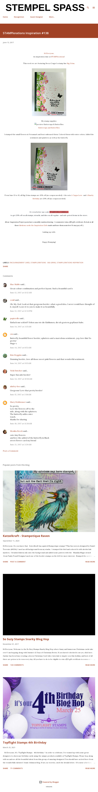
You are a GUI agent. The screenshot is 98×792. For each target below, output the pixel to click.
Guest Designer (36, 17)
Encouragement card (20, 262)
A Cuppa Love (77, 195)
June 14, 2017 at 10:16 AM (21, 379)
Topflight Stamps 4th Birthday (24, 742)
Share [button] (5, 266)
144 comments (17, 665)
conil (12, 300)
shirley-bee (15, 386)
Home (5, 17)
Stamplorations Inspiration (70, 262)
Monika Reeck (16, 431)
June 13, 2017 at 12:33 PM (21, 311)
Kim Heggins (16, 355)
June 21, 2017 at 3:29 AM (20, 444)
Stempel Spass (44, 7)
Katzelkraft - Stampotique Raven (26, 536)
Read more (90, 562)
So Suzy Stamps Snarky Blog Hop (26, 639)
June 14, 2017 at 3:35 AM (20, 326)
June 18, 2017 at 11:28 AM (21, 423)
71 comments (16, 768)
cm (11, 334)
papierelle (14, 318)
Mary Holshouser (18, 402)
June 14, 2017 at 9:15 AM (20, 363)
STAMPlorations (57, 57)
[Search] (88, 4)
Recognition (19, 17)
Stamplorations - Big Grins (43, 262)
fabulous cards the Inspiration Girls (33, 225)
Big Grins (70, 63)
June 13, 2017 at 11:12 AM (21, 292)
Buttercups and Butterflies (49, 128)
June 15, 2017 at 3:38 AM (20, 394)
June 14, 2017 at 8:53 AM (20, 347)
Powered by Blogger (50, 782)
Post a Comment (10, 451)
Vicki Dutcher (16, 370)
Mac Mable (15, 284)
